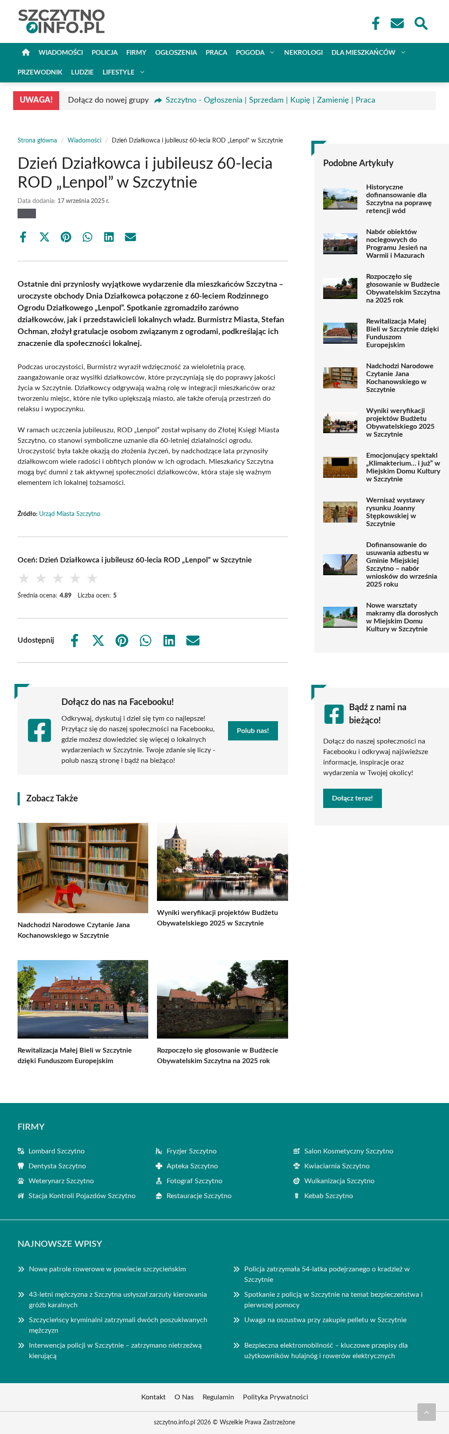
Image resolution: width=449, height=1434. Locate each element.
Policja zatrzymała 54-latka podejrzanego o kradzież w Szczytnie (327, 1274)
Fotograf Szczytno (194, 1181)
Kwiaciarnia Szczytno (337, 1166)
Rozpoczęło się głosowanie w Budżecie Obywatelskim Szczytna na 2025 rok (403, 288)
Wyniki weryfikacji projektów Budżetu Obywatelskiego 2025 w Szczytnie (400, 422)
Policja (105, 53)
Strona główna (37, 141)
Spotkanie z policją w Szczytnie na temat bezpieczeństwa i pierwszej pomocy (333, 1300)
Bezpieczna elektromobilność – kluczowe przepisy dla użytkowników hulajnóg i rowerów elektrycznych (326, 1350)
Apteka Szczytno (192, 1166)
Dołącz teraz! (352, 798)
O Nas (184, 1397)
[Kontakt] (397, 23)
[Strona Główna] (26, 53)
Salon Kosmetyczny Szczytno (348, 1151)
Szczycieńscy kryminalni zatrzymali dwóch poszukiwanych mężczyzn (118, 1325)
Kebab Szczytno (328, 1195)
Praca (216, 53)
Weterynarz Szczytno (61, 1181)
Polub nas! (253, 730)
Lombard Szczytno (57, 1151)
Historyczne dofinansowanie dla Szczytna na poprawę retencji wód (399, 199)
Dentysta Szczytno (57, 1166)
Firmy (136, 53)
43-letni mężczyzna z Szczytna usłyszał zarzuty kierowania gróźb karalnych (118, 1300)
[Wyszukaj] (420, 22)
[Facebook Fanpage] (373, 23)
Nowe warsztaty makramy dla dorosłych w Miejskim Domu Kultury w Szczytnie (402, 617)
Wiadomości (61, 53)
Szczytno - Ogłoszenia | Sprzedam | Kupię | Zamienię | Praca (270, 100)
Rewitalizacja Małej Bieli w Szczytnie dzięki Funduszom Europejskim (402, 333)
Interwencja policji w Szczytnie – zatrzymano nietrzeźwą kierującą (115, 1350)
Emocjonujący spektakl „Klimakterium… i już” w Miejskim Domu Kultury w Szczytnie (403, 467)
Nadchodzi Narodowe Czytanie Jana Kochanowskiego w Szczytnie (400, 378)
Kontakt (153, 1397)
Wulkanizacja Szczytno (339, 1181)
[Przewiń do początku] (426, 1412)
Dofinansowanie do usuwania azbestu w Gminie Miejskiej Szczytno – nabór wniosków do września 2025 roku (401, 564)
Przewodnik (40, 72)
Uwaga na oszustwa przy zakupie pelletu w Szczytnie (325, 1320)
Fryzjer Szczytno (192, 1151)
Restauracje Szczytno (199, 1195)
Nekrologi (303, 53)
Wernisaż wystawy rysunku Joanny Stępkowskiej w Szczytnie (395, 512)
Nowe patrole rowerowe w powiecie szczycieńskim (107, 1269)
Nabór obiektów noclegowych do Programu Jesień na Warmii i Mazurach (396, 243)
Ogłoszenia (176, 53)
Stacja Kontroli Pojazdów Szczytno (82, 1195)
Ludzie (82, 72)
